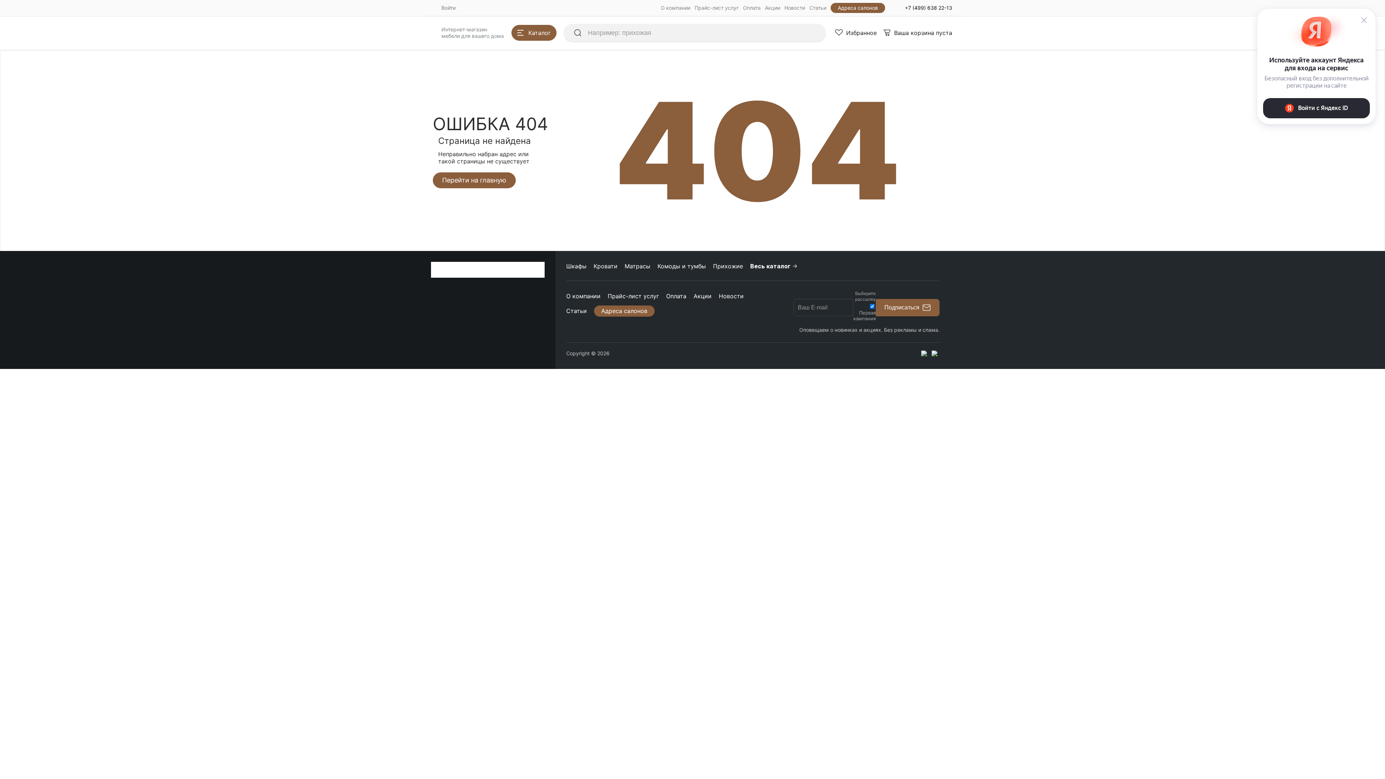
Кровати (605, 266)
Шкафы (576, 266)
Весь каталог (770, 266)
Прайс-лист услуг (717, 8)
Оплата (752, 8)
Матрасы (637, 266)
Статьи (817, 8)
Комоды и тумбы (682, 266)
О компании (675, 8)
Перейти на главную (474, 180)
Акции (772, 8)
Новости (794, 8)
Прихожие (728, 266)
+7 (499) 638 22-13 (928, 8)
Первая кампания (864, 315)
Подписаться (901, 307)
